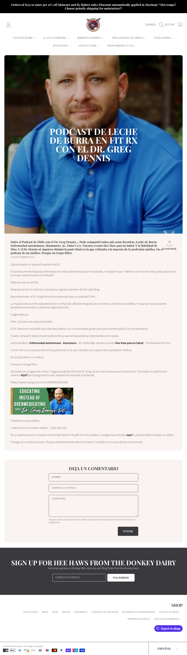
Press (45, 612)
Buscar (66, 612)
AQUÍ (24, 375)
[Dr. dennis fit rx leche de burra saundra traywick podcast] (42, 414)
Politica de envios (169, 612)
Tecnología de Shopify (33, 646)
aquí (129, 435)
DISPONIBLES (80, 612)
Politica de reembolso (166, 619)
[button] (167, 25)
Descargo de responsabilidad (138, 612)
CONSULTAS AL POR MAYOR (105, 612)
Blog (55, 612)
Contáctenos (30, 612)
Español (150, 25)
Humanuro (70, 343)
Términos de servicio (138, 619)
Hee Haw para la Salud (129, 343)
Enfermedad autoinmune (45, 343)
